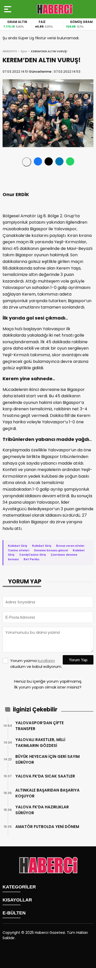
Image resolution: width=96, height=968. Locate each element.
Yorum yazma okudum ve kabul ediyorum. (36, 663)
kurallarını (46, 660)
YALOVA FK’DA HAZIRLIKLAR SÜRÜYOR (42, 810)
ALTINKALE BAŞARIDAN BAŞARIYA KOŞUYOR (47, 793)
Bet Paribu (31, 559)
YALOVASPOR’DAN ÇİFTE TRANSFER (39, 725)
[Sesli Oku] (26, 162)
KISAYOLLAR (17, 899)
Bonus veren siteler (70, 545)
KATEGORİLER (19, 886)
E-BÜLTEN (14, 912)
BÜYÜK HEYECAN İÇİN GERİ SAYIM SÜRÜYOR (47, 759)
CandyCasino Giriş (32, 554)
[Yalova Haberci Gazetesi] (54, 9)
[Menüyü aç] (8, 9)
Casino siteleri (18, 550)
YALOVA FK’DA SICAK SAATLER (45, 776)
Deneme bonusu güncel (51, 550)
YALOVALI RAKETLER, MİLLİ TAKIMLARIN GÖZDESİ (40, 742)
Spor (24, 51)
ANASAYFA (10, 51)
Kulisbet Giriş (17, 545)
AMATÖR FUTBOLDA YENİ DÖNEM (47, 826)
